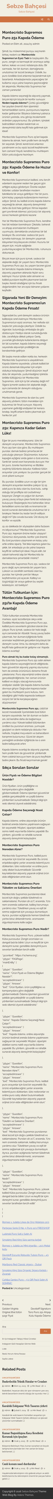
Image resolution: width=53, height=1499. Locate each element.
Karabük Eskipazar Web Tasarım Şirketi (24, 1406)
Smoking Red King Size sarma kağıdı (21, 1239)
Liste (4, 1349)
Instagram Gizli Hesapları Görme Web (18, 1344)
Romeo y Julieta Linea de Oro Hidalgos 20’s (25, 1222)
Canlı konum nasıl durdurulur (19, 1464)
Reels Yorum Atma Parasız (13, 1354)
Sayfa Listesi (7, 1359)
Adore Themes (25, 1495)
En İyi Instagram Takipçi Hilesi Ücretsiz (19, 1339)
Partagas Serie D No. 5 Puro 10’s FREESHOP (26, 1228)
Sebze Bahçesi (26, 6)
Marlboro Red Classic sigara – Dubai (22, 1264)
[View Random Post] (41, 19)
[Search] (48, 19)
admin (36, 43)
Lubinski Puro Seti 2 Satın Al (17, 1234)
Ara (4, 1326)
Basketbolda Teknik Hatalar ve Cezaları (24, 1381)
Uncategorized (21, 1288)
